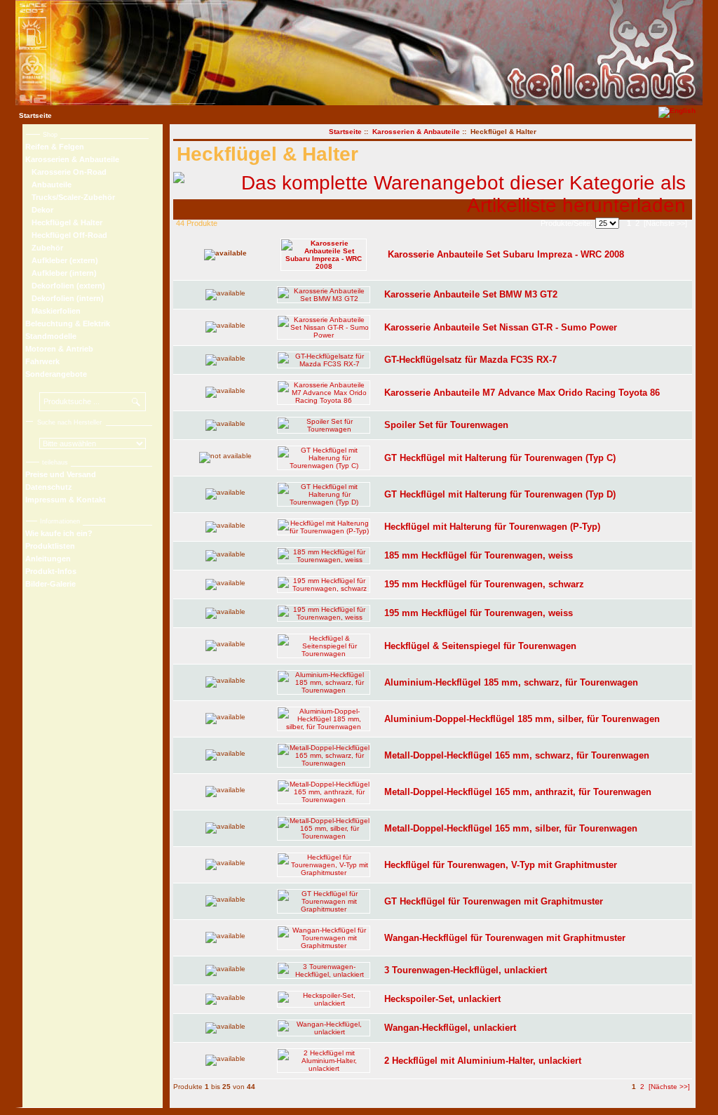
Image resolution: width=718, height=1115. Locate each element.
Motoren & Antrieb (59, 349)
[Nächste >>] (665, 223)
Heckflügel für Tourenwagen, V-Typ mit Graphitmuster (500, 865)
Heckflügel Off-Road (66, 235)
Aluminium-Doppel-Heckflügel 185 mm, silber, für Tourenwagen (522, 719)
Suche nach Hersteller (69, 422)
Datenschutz (48, 487)
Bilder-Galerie (50, 584)
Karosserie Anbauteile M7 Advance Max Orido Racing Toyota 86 (522, 392)
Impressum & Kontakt (65, 499)
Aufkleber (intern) (61, 273)
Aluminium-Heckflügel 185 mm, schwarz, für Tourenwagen (511, 682)
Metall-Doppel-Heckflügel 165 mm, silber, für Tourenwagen (510, 828)
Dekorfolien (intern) (64, 298)
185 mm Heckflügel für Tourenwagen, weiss (478, 555)
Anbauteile (48, 184)
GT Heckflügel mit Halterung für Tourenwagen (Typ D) (500, 494)
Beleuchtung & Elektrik (67, 323)
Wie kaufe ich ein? (59, 533)
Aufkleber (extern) (61, 260)
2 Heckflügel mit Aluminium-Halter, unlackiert (482, 1060)
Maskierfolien (53, 311)
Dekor (39, 210)
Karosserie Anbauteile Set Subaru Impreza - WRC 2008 (506, 254)
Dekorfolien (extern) (65, 285)
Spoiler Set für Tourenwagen (446, 425)
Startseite (35, 115)
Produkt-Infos (50, 571)
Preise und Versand (60, 474)
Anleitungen (48, 558)
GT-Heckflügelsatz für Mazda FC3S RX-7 (470, 359)
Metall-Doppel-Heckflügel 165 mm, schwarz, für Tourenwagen (516, 755)
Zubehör (44, 247)
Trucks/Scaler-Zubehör (70, 197)
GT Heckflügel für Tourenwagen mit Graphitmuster (493, 901)
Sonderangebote (56, 374)
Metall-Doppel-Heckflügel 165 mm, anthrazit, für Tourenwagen (517, 792)
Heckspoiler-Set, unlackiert (442, 999)
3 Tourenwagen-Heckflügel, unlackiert (465, 970)
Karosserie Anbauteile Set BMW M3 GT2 (470, 294)
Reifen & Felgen (54, 146)
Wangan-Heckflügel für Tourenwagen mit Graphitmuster (504, 938)
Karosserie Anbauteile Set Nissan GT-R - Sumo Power (500, 327)
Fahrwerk (42, 361)
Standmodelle (50, 336)
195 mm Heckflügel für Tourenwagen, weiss (478, 613)
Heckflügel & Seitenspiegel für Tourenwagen (480, 646)
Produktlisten (50, 546)
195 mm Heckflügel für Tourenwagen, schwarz (484, 584)
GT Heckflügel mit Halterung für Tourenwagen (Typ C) (500, 458)
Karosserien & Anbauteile (416, 131)
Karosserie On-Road (66, 172)
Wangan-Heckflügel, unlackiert (450, 1027)
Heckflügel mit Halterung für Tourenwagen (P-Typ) (492, 526)
